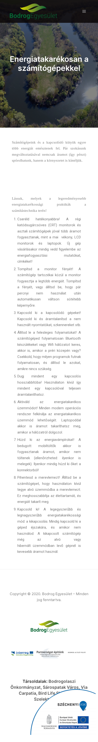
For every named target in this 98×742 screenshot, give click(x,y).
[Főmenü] (84, 11)
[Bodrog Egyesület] (33, 11)
